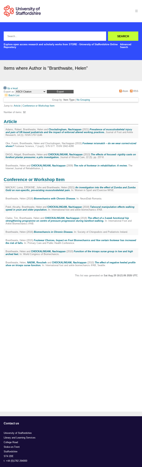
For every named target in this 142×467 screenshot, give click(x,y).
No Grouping (83, 99)
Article (17, 105)
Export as (9, 91)
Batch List (13, 95)
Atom (125, 91)
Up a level (12, 88)
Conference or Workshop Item (39, 105)
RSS (135, 91)
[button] (60, 91)
